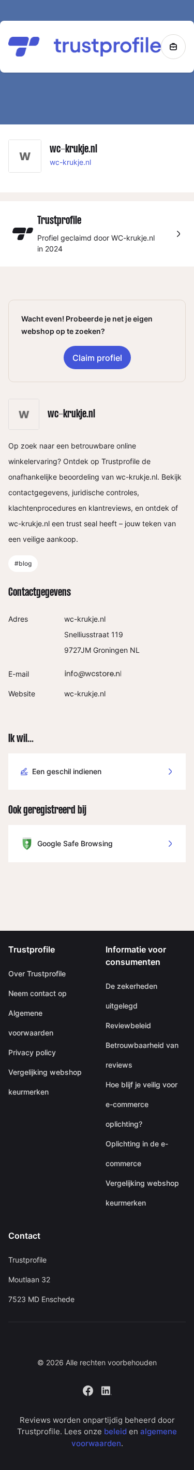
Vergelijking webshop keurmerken (45, 1082)
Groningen (110, 650)
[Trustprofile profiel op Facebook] (88, 1389)
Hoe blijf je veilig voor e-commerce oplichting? (141, 1104)
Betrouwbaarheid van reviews (142, 1055)
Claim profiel (97, 358)
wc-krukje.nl (70, 162)
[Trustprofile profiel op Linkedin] (106, 1389)
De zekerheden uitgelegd (131, 996)
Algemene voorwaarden (30, 1023)
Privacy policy (32, 1052)
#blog (23, 563)
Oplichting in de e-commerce (137, 1153)
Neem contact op (37, 993)
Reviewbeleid (128, 1025)
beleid (115, 1431)
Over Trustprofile (37, 973)
